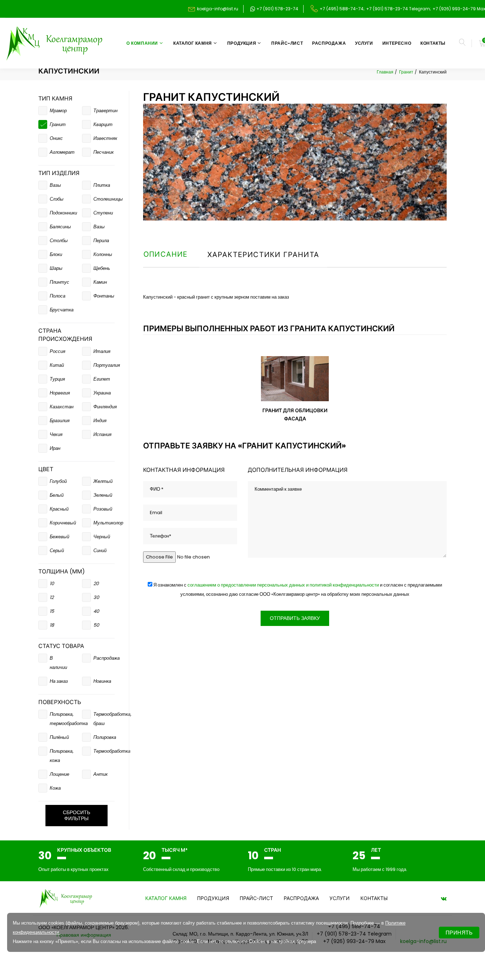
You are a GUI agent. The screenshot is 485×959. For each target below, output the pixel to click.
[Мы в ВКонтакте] (444, 898)
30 (96, 597)
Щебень (101, 268)
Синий (100, 550)
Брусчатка (61, 309)
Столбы (59, 240)
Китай (57, 365)
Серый (57, 550)
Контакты (433, 43)
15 (52, 611)
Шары (56, 268)
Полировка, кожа (61, 756)
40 (96, 611)
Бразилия (60, 420)
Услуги (364, 43)
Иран (55, 448)
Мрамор (58, 110)
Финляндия (105, 406)
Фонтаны (103, 296)
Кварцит (103, 124)
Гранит (406, 72)
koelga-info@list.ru (217, 9)
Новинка (102, 681)
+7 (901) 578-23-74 (276, 9)
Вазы (55, 185)
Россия (57, 351)
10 (52, 583)
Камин (100, 282)
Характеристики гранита (263, 254)
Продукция (241, 43)
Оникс (56, 138)
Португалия (106, 365)
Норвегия (60, 392)
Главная (385, 72)
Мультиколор (108, 522)
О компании (142, 43)
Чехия (56, 434)
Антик (100, 774)
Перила (101, 240)
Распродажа (329, 43)
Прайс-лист (287, 43)
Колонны (102, 254)
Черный (101, 536)
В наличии (58, 663)
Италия (101, 351)
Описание (165, 254)
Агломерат (62, 152)
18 (52, 625)
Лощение (59, 774)
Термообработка (111, 751)
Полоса (57, 296)
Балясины (60, 226)
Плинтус (59, 282)
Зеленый (102, 495)
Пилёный (59, 737)
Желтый (103, 481)
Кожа (55, 788)
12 (52, 597)
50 (96, 625)
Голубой (58, 481)
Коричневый (63, 522)
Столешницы (108, 199)
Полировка (104, 737)
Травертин (105, 110)
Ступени (103, 212)
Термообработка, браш (112, 719)
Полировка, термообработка (69, 719)
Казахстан (61, 406)
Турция (57, 379)
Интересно (396, 43)
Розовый (102, 509)
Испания (102, 434)
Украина (102, 392)
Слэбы (57, 199)
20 (96, 583)
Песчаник (103, 152)
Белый (57, 495)
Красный (59, 509)
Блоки (56, 254)
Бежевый (59, 536)
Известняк (105, 138)
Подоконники (63, 212)
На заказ (59, 681)
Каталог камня (192, 43)
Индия (100, 420)
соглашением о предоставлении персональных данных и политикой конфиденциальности (283, 585)
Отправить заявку (295, 618)
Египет (101, 379)
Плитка (101, 185)
